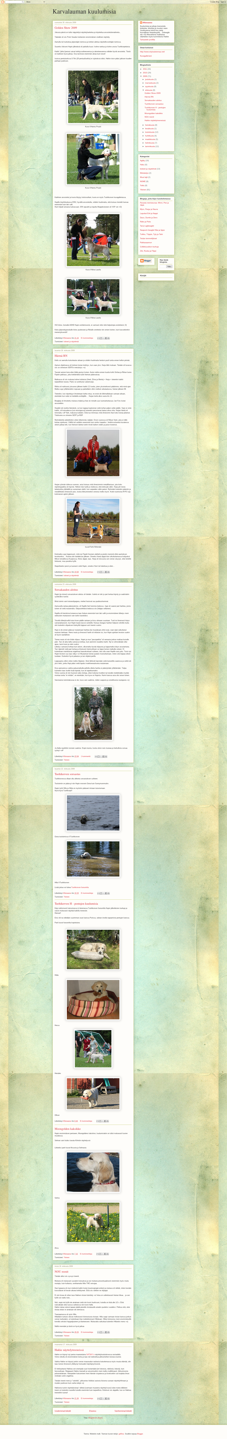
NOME (143, 181)
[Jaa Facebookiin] (106, 338)
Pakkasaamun (146, 242)
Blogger (140, 1434)
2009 (145, 76)
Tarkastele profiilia (147, 40)
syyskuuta (149, 86)
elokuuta (149, 90)
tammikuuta (150, 146)
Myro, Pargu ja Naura (149, 209)
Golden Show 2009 (66, 28)
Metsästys (144, 173)
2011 (145, 69)
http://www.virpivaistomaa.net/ (152, 52)
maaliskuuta (150, 139)
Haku (142, 165)
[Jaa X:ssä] (103, 338)
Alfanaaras (147, 23)
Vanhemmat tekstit (123, 1411)
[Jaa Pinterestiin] (108, 338)
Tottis (142, 185)
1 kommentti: (86, 756)
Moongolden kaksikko (68, 1129)
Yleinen (66, 760)
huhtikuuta (149, 136)
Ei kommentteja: (87, 338)
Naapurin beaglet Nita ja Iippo (152, 230)
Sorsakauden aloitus (66, 589)
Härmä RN (61, 355)
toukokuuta (150, 132)
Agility (142, 160)
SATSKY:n (90, 1354)
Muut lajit (144, 177)
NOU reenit (61, 1271)
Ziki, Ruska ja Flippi (148, 251)
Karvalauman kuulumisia (84, 11)
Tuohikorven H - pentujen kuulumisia (76, 903)
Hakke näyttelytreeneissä (69, 1350)
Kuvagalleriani (146, 56)
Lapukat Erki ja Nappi (149, 213)
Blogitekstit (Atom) (95, 1418)
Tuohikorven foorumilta (80, 887)
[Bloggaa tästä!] (101, 338)
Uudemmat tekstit (63, 1411)
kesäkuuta (149, 128)
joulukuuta (149, 79)
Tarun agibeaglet (147, 226)
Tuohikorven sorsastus (67, 774)
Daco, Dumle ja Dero (148, 218)
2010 (145, 73)
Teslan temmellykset (148, 238)
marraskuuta (150, 83)
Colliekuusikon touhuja (149, 247)
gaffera (121, 1434)
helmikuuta (150, 143)
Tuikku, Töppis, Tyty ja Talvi (151, 234)
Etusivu (92, 1411)
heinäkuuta (150, 125)
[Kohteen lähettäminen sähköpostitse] (98, 338)
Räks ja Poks (145, 222)
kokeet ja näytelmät (71, 342)
